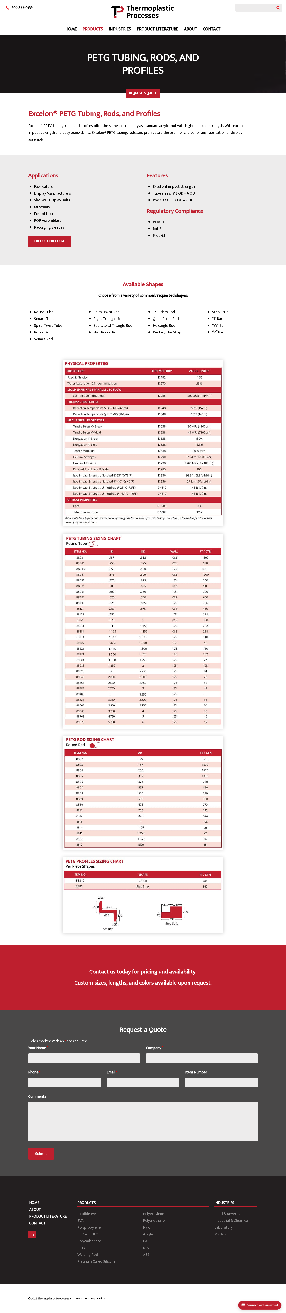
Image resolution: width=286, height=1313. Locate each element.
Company (154, 1048)
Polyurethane (154, 1220)
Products (93, 29)
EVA (80, 1220)
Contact (212, 29)
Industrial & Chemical (231, 1220)
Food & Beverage (228, 1214)
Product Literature (157, 29)
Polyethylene (153, 1214)
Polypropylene (89, 1227)
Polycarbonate (89, 1241)
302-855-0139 (22, 7)
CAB (146, 1241)
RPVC (147, 1248)
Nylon (147, 1227)
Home (71, 29)
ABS (146, 1254)
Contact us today (110, 972)
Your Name (38, 1048)
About (190, 29)
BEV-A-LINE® (87, 1234)
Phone (34, 1072)
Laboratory (223, 1227)
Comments (37, 1096)
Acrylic (148, 1234)
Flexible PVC (87, 1214)
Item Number (196, 1072)
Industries (120, 29)
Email (112, 1072)
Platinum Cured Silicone (96, 1261)
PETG (81, 1248)
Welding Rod (87, 1254)
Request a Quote (143, 93)
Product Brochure (49, 241)
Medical (220, 1234)
